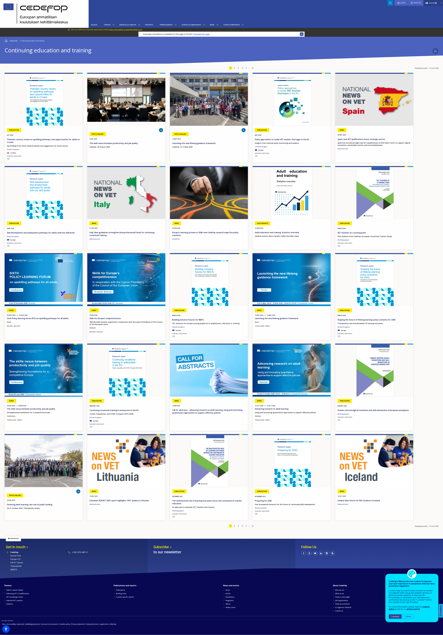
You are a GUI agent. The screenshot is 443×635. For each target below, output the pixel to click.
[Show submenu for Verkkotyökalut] (176, 25)
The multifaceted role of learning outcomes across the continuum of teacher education (207, 502)
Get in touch (15, 547)
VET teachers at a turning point (352, 232)
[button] (6, 629)
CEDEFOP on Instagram (326, 553)
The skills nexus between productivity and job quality (114, 143)
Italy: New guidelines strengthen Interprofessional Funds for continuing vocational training (122, 234)
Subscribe (161, 547)
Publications (120, 590)
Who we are (339, 590)
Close (301, 34)
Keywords (13, 41)
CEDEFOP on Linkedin (321, 553)
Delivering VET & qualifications (17, 593)
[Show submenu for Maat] (217, 25)
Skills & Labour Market (14, 590)
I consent (395, 616)
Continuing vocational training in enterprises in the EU (114, 410)
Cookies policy (64, 624)
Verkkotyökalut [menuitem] (166, 25)
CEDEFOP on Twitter (309, 553)
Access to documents (50, 624)
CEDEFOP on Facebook (303, 553)
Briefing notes (121, 593)
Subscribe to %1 (435, 51)
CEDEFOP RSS (332, 553)
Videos (228, 604)
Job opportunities (341, 600)
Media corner (230, 607)
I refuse (408, 616)
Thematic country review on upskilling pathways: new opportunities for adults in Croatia (43, 140)
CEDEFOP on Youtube (315, 553)
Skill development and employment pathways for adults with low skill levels (41, 232)
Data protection (92, 624)
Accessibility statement (15, 624)
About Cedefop (340, 585)
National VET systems (14, 600)
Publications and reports (125, 585)
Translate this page (201, 34)
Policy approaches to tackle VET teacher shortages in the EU (282, 139)
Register (417, 3)
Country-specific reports (125, 597)
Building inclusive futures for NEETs (188, 319)
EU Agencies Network (343, 607)
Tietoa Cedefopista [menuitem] (231, 25)
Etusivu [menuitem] (94, 25)
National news (343, 149)
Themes (8, 585)
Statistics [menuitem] (149, 25)
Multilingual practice (33, 624)
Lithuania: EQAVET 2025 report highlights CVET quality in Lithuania (119, 500)
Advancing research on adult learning (271, 409)
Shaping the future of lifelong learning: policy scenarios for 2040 (366, 319)
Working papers (343, 240)
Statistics (9, 604)
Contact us (339, 611)
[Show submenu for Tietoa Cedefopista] (243, 25)
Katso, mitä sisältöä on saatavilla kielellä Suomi (125, 30)
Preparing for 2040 (263, 500)
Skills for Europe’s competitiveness (105, 318)
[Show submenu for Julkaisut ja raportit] (139, 25)
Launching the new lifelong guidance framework (194, 143)
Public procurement (342, 604)
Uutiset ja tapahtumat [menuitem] (191, 25)
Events (228, 593)
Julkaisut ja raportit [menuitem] (127, 25)
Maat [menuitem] (212, 25)
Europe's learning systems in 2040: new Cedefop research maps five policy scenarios (205, 234)
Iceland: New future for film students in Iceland (359, 500)
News (228, 590)
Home (6, 40)
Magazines (230, 600)
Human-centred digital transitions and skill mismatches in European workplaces (373, 410)
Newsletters (230, 597)
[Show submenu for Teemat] (113, 25)
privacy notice (413, 609)
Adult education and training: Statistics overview (277, 232)
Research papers (13, 149)
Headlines (176, 239)
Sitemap (113, 624)
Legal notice (104, 624)
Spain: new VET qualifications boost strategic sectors (361, 139)
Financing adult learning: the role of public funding (29, 504)
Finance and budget (342, 597)
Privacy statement (78, 624)
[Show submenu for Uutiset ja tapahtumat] (204, 25)
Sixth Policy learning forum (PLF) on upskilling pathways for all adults (38, 318)
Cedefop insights (261, 147)
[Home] (42, 14)
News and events (231, 585)
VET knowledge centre (14, 597)
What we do (339, 593)
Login (402, 3)
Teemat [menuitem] (107, 25)
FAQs (4, 624)
